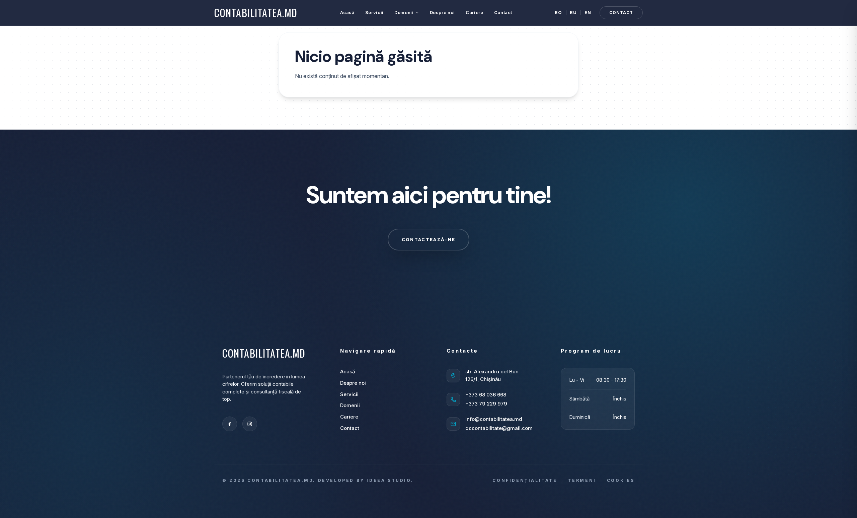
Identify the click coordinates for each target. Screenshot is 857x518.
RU (573, 12)
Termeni (582, 480)
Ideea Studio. (390, 480)
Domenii (404, 12)
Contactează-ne (429, 239)
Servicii (374, 12)
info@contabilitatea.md (493, 419)
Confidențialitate (524, 480)
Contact (503, 12)
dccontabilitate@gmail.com (499, 428)
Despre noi (442, 12)
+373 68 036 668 (485, 394)
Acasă (347, 12)
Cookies (621, 480)
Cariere (474, 12)
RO (558, 12)
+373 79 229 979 (486, 403)
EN (588, 12)
